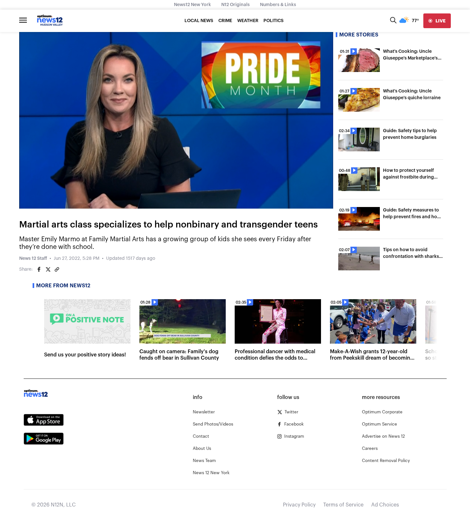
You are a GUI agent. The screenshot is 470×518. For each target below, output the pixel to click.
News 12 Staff (33, 258)
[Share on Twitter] (48, 269)
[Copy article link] (56, 269)
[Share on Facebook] (39, 269)
